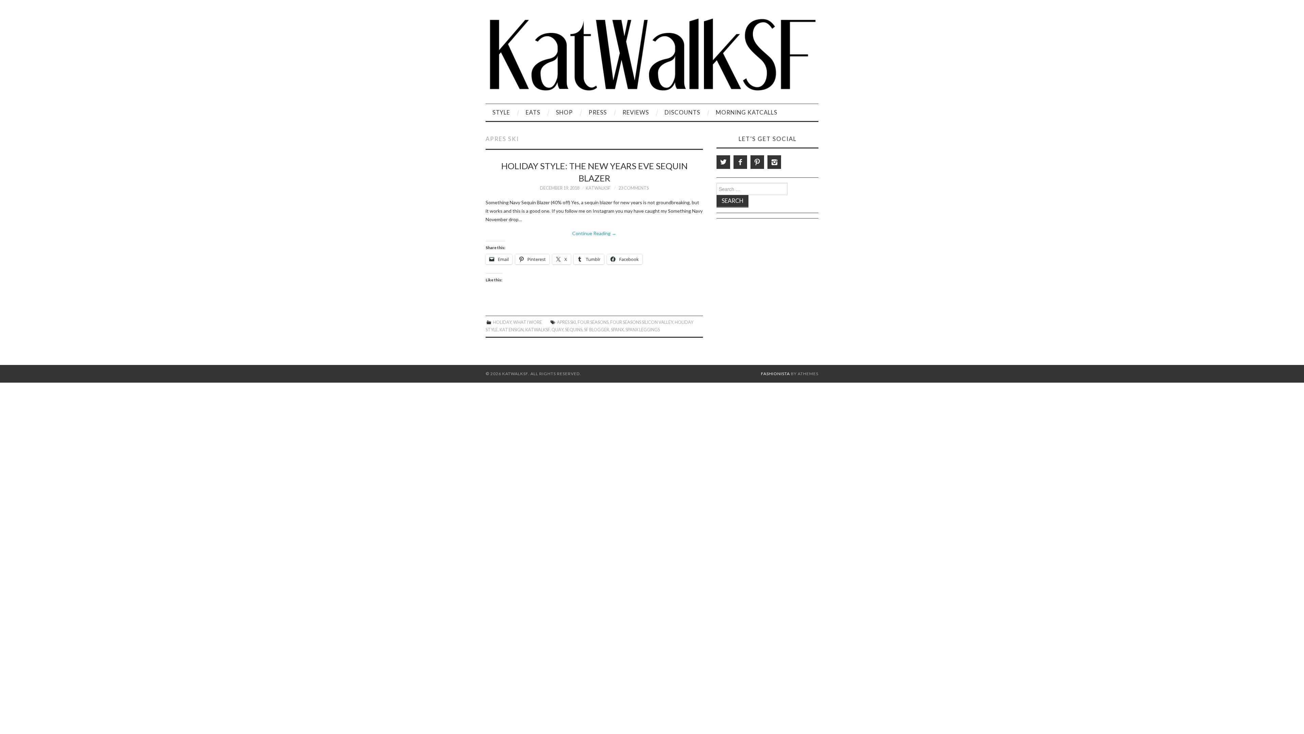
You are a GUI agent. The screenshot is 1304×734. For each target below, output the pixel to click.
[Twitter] (723, 162)
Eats (533, 112)
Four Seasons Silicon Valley (641, 322)
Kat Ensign (512, 329)
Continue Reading (594, 233)
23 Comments (633, 188)
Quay (557, 329)
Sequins (573, 329)
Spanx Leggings (643, 329)
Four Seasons (593, 322)
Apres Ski (566, 322)
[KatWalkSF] (652, 54)
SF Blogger (596, 329)
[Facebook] (740, 162)
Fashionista (775, 373)
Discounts (682, 112)
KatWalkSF (598, 188)
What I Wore (527, 322)
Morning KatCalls (746, 112)
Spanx (617, 329)
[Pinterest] (757, 162)
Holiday (502, 322)
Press (597, 112)
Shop (564, 112)
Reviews (635, 112)
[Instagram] (774, 162)
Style (501, 112)
